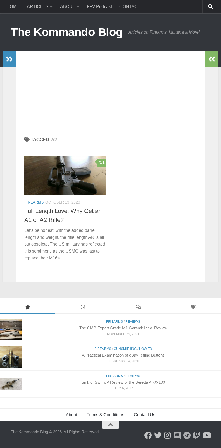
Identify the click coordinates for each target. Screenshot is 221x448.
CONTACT (129, 6)
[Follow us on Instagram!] (167, 435)
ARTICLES (38, 6)
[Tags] (193, 308)
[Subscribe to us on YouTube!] (206, 435)
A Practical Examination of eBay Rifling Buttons (123, 355)
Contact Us (144, 415)
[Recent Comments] (138, 308)
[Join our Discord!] (177, 435)
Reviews (132, 321)
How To (145, 349)
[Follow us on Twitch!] (197, 435)
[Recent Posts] (82, 308)
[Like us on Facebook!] (148, 435)
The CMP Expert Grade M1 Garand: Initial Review (123, 328)
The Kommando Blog (67, 32)
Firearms (34, 202)
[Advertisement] (110, 91)
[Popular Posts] (27, 308)
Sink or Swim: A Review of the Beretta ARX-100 (123, 382)
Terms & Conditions (105, 415)
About (71, 415)
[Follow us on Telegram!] (187, 435)
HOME (12, 6)
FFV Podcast (99, 6)
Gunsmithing (125, 349)
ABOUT (67, 6)
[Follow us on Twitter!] (158, 435)
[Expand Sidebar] (9, 59)
